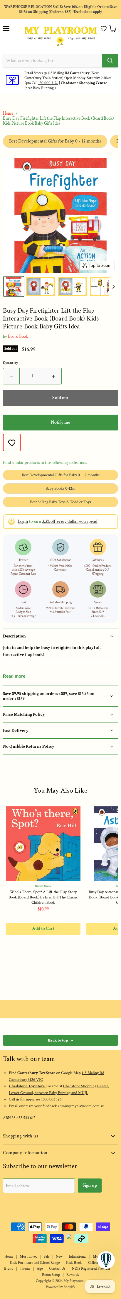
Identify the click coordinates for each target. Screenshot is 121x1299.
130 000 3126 (48, 83)
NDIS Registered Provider (91, 1268)
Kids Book (74, 1262)
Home (8, 113)
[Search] (110, 60)
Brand (8, 1268)
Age (40, 1268)
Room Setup (51, 1274)
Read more (14, 676)
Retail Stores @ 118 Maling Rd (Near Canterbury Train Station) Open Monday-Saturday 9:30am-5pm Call (68, 78)
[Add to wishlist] (12, 442)
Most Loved (28, 1256)
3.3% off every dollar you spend (70, 521)
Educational (77, 1256)
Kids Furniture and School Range (35, 1262)
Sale (46, 1256)
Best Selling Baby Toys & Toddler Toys (60, 502)
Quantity (10, 363)
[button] (103, 28)
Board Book (18, 336)
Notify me (60, 422)
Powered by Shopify (60, 1287)
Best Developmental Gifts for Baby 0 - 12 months (55, 141)
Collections (96, 1262)
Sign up (90, 1185)
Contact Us (57, 1268)
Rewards (72, 1274)
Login (23, 521)
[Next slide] (113, 286)
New (59, 1256)
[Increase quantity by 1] (53, 376)
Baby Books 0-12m (60, 488)
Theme (25, 1268)
